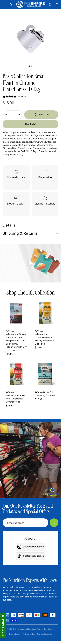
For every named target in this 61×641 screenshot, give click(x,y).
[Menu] (3, 4)
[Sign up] (54, 522)
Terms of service (44, 634)
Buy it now (30, 123)
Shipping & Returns (20, 233)
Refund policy (15, 634)
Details (9, 225)
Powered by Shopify (45, 629)
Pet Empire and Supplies (25, 629)
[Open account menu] (50, 4)
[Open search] (10, 4)
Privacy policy (29, 634)
